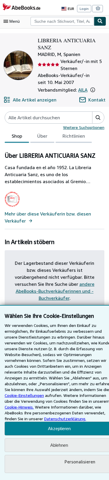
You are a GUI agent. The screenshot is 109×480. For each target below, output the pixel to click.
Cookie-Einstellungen (24, 395)
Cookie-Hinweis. (19, 406)
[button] (92, 89)
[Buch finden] (100, 21)
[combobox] (62, 21)
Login (84, 8)
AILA (82, 90)
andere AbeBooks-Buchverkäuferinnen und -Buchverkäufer (55, 291)
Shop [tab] (17, 136)
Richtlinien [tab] (73, 136)
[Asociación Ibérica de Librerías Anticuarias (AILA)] (12, 207)
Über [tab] (42, 136)
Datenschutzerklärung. (65, 418)
